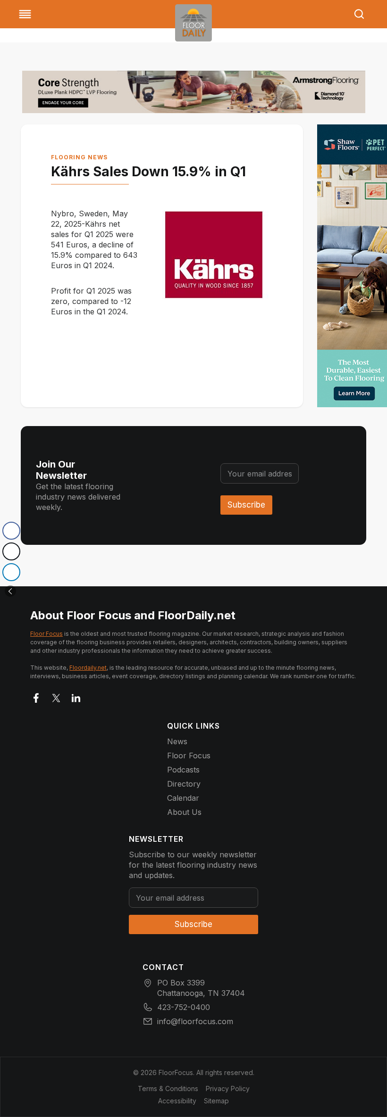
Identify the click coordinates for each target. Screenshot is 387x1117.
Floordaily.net (88, 667)
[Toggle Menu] (25, 14)
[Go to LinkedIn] (76, 696)
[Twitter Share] (11, 551)
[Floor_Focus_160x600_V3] (193, 92)
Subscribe (246, 504)
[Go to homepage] (193, 22)
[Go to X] (56, 696)
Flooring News (79, 157)
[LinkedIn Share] (11, 572)
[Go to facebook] (36, 696)
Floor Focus (46, 633)
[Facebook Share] (11, 531)
